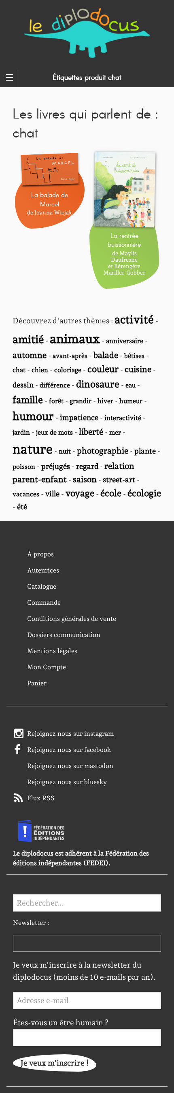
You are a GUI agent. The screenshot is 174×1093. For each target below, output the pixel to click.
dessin (23, 385)
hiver (105, 401)
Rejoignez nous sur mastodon (70, 766)
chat (19, 370)
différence (55, 385)
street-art (119, 479)
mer (115, 432)
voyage (80, 493)
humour (33, 416)
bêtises (134, 356)
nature (33, 449)
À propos (40, 554)
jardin (21, 432)
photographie (102, 451)
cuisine (138, 369)
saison (85, 479)
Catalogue (41, 586)
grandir (80, 401)
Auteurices (43, 570)
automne (30, 355)
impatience (79, 417)
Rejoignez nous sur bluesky (67, 782)
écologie (144, 493)
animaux (75, 338)
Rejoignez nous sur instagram (70, 733)
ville (52, 493)
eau (130, 385)
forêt (56, 401)
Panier (37, 683)
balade (105, 355)
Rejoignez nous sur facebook (69, 750)
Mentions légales (52, 651)
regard (87, 466)
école (110, 493)
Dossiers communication (63, 635)
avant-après (70, 356)
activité (134, 319)
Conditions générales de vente (71, 618)
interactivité (122, 418)
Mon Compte (46, 667)
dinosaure (97, 384)
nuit (65, 451)
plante (145, 451)
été (22, 506)
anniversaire (124, 341)
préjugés (55, 466)
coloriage (67, 370)
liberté (91, 432)
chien (40, 370)
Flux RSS (41, 798)
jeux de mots (54, 432)
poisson (24, 467)
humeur (130, 401)
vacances (26, 494)
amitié (28, 339)
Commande (44, 602)
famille (28, 400)
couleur (103, 369)
